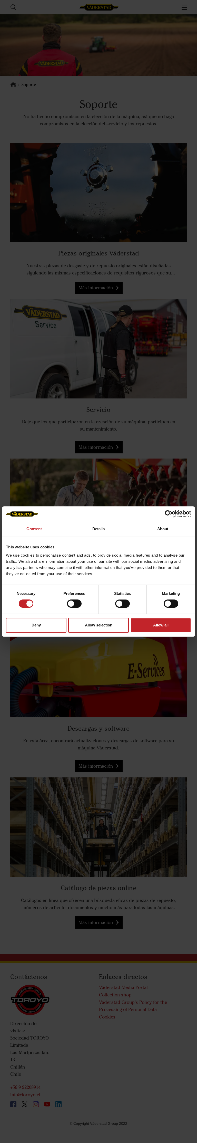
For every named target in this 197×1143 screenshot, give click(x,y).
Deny (36, 625)
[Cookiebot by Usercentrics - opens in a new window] (168, 514)
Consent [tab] (34, 529)
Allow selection (98, 625)
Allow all (161, 625)
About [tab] (163, 529)
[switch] (74, 608)
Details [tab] (98, 529)
